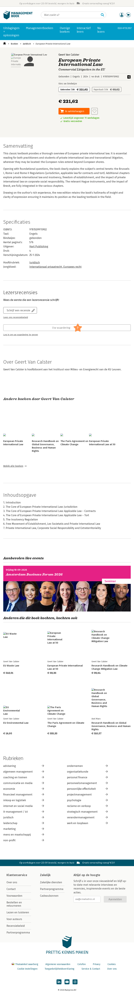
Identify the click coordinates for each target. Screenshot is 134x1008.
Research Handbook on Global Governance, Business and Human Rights (111, 726)
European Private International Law (53, 44)
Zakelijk (45, 875)
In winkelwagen (74, 111)
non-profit (9, 840)
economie (9, 788)
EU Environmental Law (15, 722)
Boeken (14, 44)
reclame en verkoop (79, 806)
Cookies (112, 964)
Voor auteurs (14, 919)
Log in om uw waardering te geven (20, 334)
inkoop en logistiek (14, 800)
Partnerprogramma (18, 932)
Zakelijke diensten (51, 882)
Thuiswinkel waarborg (27, 964)
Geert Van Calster (69, 54)
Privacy (96, 964)
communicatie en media (18, 783)
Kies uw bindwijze (68, 83)
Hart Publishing (38, 246)
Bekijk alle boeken (13, 466)
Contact (11, 889)
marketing (9, 828)
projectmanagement (79, 794)
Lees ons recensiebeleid (15, 317)
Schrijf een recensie (18, 310)
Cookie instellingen (27, 968)
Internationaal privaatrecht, (46, 266)
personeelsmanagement (82, 783)
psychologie (74, 800)
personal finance (77, 777)
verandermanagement (80, 817)
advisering (9, 765)
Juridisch (27, 44)
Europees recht (72, 266)
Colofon (81, 964)
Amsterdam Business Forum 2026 (34, 574)
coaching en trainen (15, 777)
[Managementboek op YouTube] (67, 981)
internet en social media (18, 806)
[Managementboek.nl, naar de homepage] (18, 18)
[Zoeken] (102, 15)
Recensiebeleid (16, 925)
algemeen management (18, 771)
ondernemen (75, 765)
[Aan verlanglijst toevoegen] (94, 111)
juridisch (8, 817)
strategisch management (82, 811)
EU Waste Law (11, 665)
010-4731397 (125, 28)
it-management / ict (15, 811)
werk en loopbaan (77, 823)
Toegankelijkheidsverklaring (59, 968)
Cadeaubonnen (49, 895)
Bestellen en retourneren (14, 904)
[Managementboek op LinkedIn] (59, 981)
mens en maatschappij (17, 834)
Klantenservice (17, 875)
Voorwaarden (14, 895)
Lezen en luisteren (18, 912)
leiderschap (10, 823)
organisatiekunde (77, 771)
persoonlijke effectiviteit (81, 788)
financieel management (17, 794)
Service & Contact (91, 968)
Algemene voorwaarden (57, 964)
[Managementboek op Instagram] (75, 981)
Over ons (12, 882)
